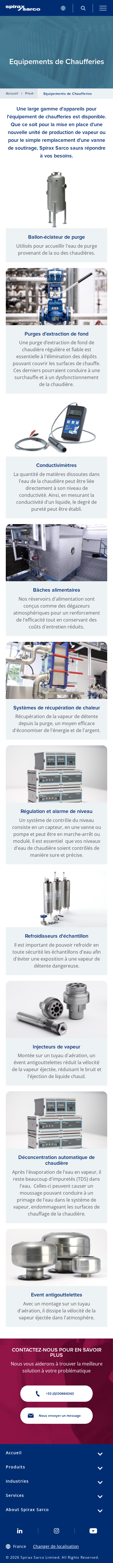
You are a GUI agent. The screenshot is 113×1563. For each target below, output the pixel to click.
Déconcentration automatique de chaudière (56, 1160)
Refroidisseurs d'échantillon (56, 935)
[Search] (83, 8)
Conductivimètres (56, 465)
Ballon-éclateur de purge (56, 236)
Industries (17, 1481)
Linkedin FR (20, 1530)
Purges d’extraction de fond (56, 333)
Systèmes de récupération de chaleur (56, 707)
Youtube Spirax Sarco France (93, 1530)
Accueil (12, 93)
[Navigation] (103, 8)
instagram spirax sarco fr (57, 1530)
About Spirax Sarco (27, 1509)
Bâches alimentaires (56, 589)
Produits (32, 93)
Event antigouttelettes (56, 1294)
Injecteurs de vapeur (56, 1046)
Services (15, 1495)
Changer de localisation (56, 1546)
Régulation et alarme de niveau (56, 811)
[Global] (63, 8)
